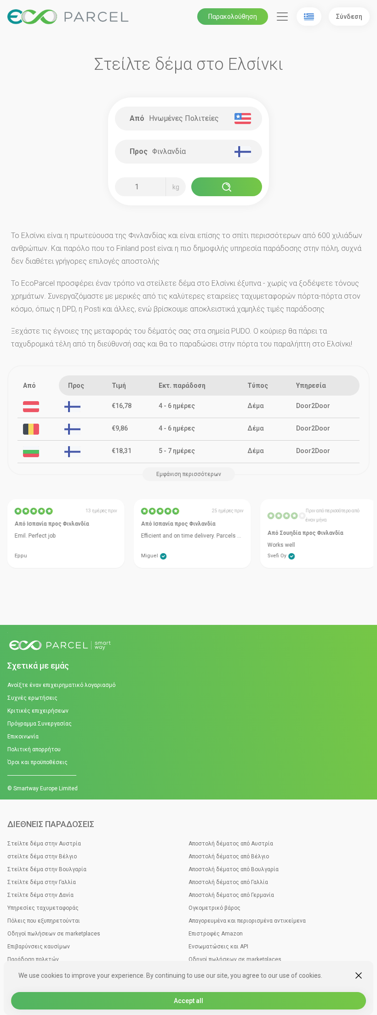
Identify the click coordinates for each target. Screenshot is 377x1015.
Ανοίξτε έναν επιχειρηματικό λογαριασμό (61, 685)
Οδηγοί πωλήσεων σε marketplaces (53, 933)
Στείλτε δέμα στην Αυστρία (44, 843)
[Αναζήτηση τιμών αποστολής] (226, 186)
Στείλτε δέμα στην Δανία (40, 895)
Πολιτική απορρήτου (34, 749)
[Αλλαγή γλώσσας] (309, 16)
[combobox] (192, 118)
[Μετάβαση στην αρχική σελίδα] (188, 645)
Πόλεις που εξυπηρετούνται (43, 921)
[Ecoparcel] (69, 16)
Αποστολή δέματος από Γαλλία (228, 882)
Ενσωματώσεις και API (218, 946)
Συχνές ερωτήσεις (32, 698)
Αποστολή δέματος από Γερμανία (231, 895)
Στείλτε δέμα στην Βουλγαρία (46, 869)
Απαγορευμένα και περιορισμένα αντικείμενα (247, 921)
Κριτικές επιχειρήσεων (38, 711)
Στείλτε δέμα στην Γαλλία (41, 882)
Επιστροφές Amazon (215, 933)
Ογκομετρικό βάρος (214, 908)
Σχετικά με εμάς (38, 665)
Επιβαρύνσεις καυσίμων (38, 946)
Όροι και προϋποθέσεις (37, 762)
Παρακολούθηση (232, 16)
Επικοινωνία (23, 736)
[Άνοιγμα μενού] (282, 16)
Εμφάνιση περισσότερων (188, 474)
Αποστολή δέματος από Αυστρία (230, 843)
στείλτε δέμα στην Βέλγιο (42, 856)
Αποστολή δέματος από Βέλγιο (228, 856)
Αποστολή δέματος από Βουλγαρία (233, 869)
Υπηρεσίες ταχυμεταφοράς (43, 908)
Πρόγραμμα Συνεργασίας (39, 723)
